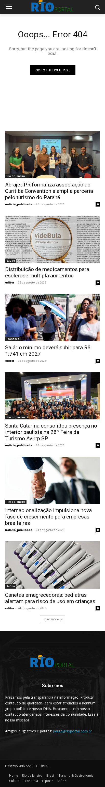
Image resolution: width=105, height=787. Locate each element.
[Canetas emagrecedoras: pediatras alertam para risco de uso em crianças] (52, 565)
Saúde (11, 260)
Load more (51, 619)
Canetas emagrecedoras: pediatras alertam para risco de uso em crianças (50, 598)
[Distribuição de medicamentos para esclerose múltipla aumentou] (52, 239)
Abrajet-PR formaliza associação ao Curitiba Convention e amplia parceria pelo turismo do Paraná (49, 191)
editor (9, 282)
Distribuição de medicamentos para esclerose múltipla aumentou (47, 272)
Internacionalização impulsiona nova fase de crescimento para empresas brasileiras (48, 516)
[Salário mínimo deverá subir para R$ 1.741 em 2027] (52, 317)
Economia (13, 339)
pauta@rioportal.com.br (72, 731)
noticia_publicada (18, 204)
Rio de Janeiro (16, 176)
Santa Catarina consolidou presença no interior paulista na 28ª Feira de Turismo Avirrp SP (51, 432)
